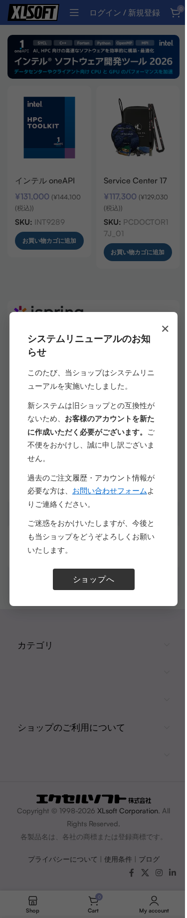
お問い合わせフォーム (109, 490)
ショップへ (94, 579)
